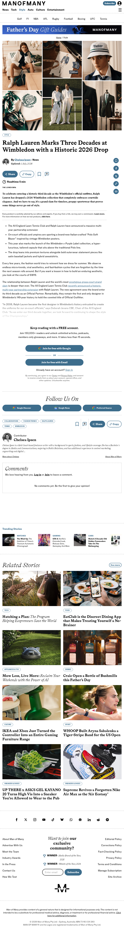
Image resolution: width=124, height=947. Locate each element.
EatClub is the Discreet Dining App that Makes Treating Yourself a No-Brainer (92, 620)
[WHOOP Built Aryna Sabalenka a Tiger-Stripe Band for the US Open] (92, 702)
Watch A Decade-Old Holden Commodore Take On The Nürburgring (97, 542)
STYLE (6, 135)
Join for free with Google (57, 348)
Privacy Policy (66, 375)
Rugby (55, 18)
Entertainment (55, 9)
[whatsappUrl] (71, 819)
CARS (90, 536)
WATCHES (21, 536)
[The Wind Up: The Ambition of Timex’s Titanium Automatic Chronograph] (8, 540)
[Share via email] (116, 191)
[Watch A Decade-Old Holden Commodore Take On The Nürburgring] (80, 540)
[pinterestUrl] (107, 819)
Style (22, 9)
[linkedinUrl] (89, 819)
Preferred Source (104, 408)
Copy (28, 174)
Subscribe (109, 3)
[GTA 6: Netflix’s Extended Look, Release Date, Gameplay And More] (44, 540)
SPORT (67, 724)
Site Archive (115, 876)
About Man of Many (113, 456)
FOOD (67, 610)
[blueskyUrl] (62, 819)
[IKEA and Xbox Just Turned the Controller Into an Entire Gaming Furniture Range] (31, 702)
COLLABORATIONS (11, 421)
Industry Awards (11, 857)
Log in (37, 474)
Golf (19, 18)
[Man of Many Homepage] (32, 3)
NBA (36, 18)
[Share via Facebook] (117, 107)
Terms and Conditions (110, 864)
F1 (27, 18)
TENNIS (7, 426)
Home (58, 37)
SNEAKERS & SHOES (12, 784)
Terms (54, 375)
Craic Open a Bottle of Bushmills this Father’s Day (90, 677)
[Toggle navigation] (120, 10)
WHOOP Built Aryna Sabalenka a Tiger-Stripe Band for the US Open (91, 732)
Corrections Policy (111, 845)
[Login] (119, 3)
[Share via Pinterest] (117, 120)
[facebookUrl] (16, 819)
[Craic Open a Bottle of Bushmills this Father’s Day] (92, 647)
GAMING (56, 536)
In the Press (8, 864)
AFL (45, 18)
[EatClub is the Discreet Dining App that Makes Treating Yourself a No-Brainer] (92, 588)
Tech (14, 9)
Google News (64, 408)
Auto (31, 9)
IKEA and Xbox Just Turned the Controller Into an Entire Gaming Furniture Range (30, 734)
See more (115, 565)
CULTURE (7, 724)
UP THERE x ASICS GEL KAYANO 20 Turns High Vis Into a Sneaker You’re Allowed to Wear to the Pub (31, 794)
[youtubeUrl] (43, 819)
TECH (6, 610)
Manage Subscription (110, 870)
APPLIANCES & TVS (11, 669)
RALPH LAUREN (47, 421)
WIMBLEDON (19, 426)
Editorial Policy (113, 839)
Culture (40, 9)
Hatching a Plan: (29, 618)
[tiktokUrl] (52, 819)
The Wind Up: (25, 542)
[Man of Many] (62, 888)
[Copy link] (117, 126)
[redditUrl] (98, 819)
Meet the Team (10, 851)
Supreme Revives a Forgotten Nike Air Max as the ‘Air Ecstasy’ (91, 792)
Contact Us (8, 870)
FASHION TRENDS (30, 421)
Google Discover (24, 408)
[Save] (39, 174)
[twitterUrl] (25, 819)
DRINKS (68, 669)
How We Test (9, 876)
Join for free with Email (54, 362)
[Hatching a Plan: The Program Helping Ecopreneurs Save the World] (31, 588)
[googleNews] (80, 819)
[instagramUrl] (34, 819)
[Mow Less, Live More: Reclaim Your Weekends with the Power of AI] (31, 647)
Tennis (103, 18)
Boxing (81, 18)
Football (68, 18)
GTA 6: (61, 542)
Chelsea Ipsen (23, 159)
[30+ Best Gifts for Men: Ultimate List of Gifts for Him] (115, 540)
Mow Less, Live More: (31, 677)
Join (47, 474)
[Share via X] (117, 113)
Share (11, 174)
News (5, 9)
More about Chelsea (10, 456)
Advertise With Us (12, 845)
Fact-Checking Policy (110, 851)
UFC (92, 18)
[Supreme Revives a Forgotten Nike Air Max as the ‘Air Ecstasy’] (92, 761)
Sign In (69, 369)
